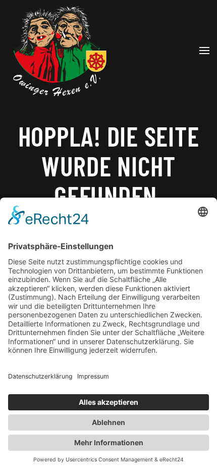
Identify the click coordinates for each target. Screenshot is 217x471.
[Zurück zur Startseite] (58, 50)
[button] (204, 50)
